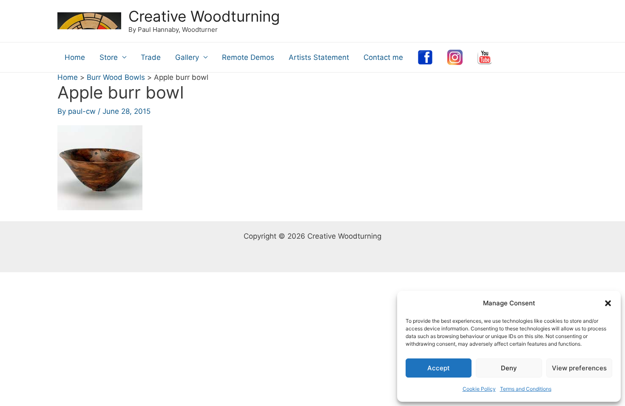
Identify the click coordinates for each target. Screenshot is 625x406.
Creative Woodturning (204, 16)
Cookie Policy (479, 389)
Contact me (383, 57)
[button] (608, 303)
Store (108, 57)
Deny (509, 368)
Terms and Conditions (525, 389)
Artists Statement (319, 57)
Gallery (187, 57)
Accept (438, 368)
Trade (151, 57)
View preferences (579, 368)
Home (75, 57)
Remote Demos (248, 57)
